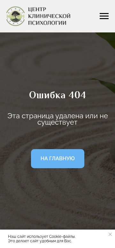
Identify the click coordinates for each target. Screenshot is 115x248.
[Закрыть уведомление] (110, 234)
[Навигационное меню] (104, 16)
